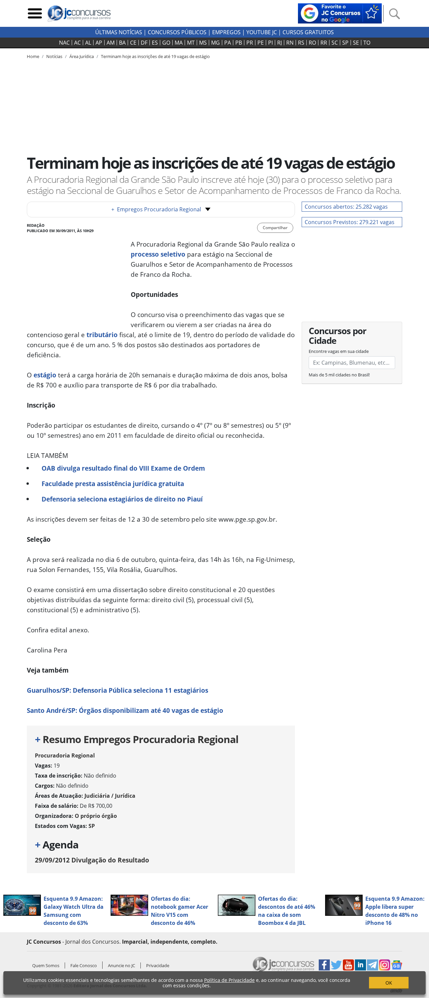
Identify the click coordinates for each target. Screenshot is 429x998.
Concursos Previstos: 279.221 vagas (349, 222)
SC (334, 42)
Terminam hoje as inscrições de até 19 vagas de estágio (155, 56)
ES (155, 42)
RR (323, 42)
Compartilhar (275, 227)
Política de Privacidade (229, 980)
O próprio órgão (96, 816)
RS (301, 42)
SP (345, 42)
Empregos (226, 32)
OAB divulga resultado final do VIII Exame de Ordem (123, 468)
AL (88, 42)
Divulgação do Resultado (92, 859)
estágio (45, 374)
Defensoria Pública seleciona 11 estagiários (139, 690)
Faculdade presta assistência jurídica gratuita (113, 483)
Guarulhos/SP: (49, 690)
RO (312, 42)
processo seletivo (158, 254)
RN (290, 42)
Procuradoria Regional (65, 755)
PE (260, 42)
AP (99, 42)
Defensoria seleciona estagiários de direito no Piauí (122, 499)
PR (249, 42)
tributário (102, 334)
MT (191, 42)
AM (111, 42)
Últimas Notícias (118, 32)
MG (215, 42)
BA (122, 42)
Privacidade (157, 965)
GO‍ (166, 42)
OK (388, 983)
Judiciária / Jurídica (109, 795)
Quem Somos (45, 965)
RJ (279, 42)
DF (144, 42)
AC (77, 42)
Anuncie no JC (121, 965)
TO (366, 42)
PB (238, 42)
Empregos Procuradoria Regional (156, 209)
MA (179, 42)
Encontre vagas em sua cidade (339, 351)
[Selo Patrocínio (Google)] (340, 12)
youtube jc (261, 32)
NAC (64, 42)
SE (356, 42)
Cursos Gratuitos (308, 32)
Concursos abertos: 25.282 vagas (346, 206)
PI (270, 42)
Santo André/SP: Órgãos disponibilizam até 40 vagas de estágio (125, 710)
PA (227, 42)
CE (133, 42)
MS (203, 42)
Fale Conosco (83, 965)
